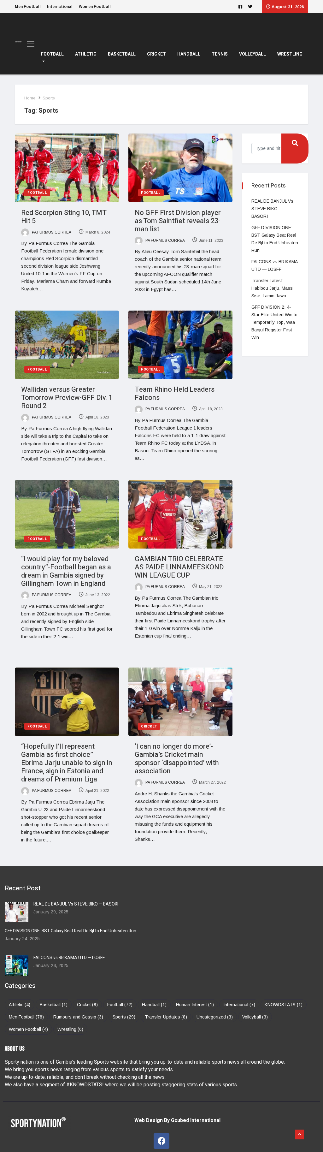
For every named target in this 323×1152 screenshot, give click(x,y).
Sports (124, 1016)
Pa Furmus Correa (51, 232)
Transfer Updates (166, 1016)
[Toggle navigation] (28, 44)
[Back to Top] (299, 1135)
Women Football (95, 6)
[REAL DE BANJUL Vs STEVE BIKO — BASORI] (16, 912)
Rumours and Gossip (78, 1016)
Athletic (86, 54)
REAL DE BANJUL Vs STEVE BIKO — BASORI (272, 209)
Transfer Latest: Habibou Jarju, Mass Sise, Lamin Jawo (272, 288)
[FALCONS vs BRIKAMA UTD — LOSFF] (16, 965)
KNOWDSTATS (283, 1004)
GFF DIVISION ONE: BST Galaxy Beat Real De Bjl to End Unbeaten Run (70, 931)
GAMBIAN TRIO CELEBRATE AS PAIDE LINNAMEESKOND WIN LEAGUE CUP (179, 567)
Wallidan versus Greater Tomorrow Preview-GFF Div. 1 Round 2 (66, 397)
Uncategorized (215, 1016)
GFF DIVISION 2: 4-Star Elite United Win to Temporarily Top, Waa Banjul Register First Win (274, 322)
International (60, 6)
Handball (188, 54)
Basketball (122, 54)
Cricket (156, 54)
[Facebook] (161, 1141)
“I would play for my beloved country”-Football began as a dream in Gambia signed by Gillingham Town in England (66, 571)
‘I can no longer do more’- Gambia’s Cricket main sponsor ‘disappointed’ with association (177, 758)
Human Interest (195, 1004)
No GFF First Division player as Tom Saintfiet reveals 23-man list (178, 221)
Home (29, 98)
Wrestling (289, 54)
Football (52, 54)
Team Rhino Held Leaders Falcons (174, 393)
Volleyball (252, 54)
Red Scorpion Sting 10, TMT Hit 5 (63, 217)
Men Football (28, 6)
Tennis (220, 54)
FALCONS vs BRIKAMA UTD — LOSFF (69, 957)
